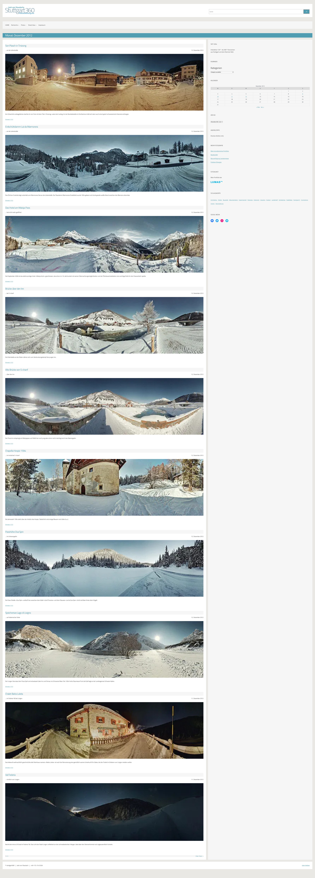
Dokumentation (233, 200)
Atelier (220, 200)
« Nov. (258, 107)
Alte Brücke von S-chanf (16, 370)
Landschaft (275, 200)
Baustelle (225, 200)
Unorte (213, 204)
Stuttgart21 (296, 200)
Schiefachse (282, 200)
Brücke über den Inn (14, 289)
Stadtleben (289, 200)
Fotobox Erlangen (216, 162)
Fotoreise (250, 200)
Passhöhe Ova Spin (14, 532)
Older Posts (199, 856)
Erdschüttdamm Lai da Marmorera (21, 127)
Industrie (262, 200)
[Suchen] (306, 12)
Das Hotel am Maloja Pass (17, 208)
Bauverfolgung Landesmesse (220, 158)
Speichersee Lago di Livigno (18, 613)
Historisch (256, 200)
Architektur (214, 200)
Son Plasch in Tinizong (15, 45)
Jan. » (262, 107)
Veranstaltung (219, 204)
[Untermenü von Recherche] (18, 25)
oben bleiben (306, 865)
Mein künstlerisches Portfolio (220, 151)
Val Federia (10, 775)
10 (218, 97)
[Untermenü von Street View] (36, 25)
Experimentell (243, 200)
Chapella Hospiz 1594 (15, 451)
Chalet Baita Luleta (14, 694)
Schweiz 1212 (9, 119)
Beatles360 (214, 155)
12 (246, 97)
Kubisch (268, 200)
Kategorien (216, 68)
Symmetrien (304, 200)
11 (232, 97)
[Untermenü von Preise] (25, 25)
